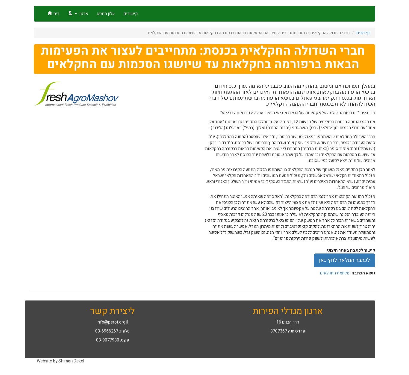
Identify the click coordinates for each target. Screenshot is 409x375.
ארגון (83, 13)
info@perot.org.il (112, 322)
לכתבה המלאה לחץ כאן (344, 260)
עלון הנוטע (106, 13)
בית (56, 13)
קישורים (131, 13)
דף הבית (363, 33)
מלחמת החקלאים (334, 273)
